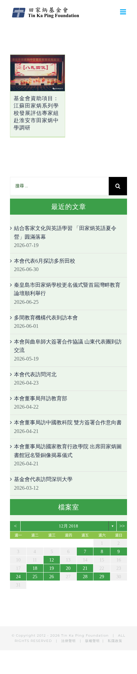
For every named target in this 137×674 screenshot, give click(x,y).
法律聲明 (69, 641)
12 (51, 560)
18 (35, 568)
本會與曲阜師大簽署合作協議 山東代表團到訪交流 (68, 346)
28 (85, 576)
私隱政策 (115, 641)
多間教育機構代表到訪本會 (46, 317)
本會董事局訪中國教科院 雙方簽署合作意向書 (68, 422)
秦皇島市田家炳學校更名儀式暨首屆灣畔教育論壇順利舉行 (67, 289)
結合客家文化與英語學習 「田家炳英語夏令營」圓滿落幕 (65, 232)
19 (51, 568)
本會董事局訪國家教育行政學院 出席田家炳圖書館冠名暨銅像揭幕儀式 (68, 451)
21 (85, 568)
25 (35, 576)
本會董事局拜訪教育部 (40, 398)
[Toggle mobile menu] (123, 11)
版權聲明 (92, 641)
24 (18, 576)
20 (68, 568)
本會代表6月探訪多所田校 (44, 261)
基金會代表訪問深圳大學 (43, 479)
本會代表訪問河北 (35, 374)
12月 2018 (68, 525)
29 (101, 576)
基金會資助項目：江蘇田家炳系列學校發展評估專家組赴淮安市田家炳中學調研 (36, 113)
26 (51, 576)
